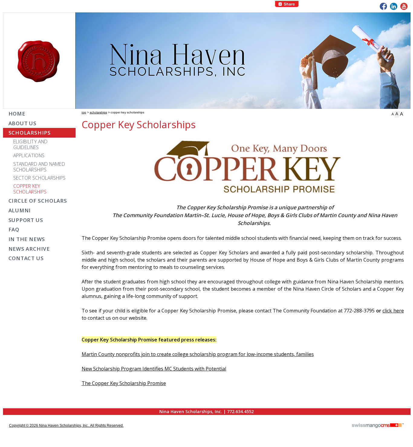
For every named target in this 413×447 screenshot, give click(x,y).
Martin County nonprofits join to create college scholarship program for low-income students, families (198, 354)
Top (84, 112)
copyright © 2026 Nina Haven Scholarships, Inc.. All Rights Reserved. (66, 425)
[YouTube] (404, 6)
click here (393, 310)
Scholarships (98, 112)
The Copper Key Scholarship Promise (124, 383)
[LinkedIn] (393, 6)
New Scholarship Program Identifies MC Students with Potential (154, 368)
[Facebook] (383, 6)
